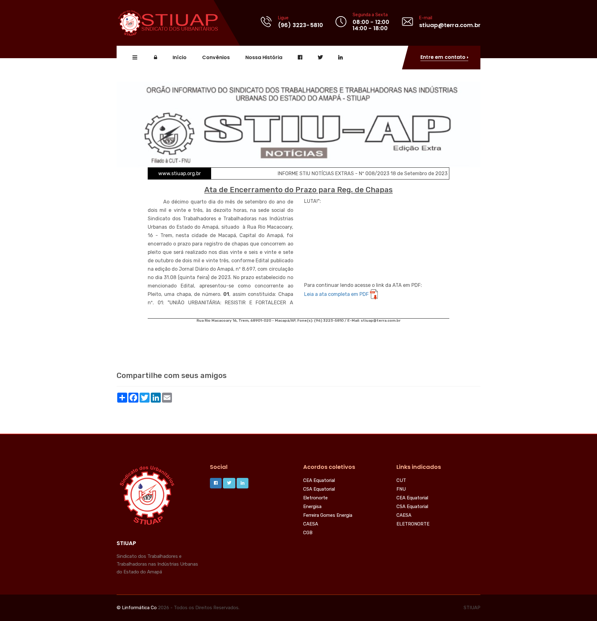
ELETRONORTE (412, 524)
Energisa (312, 506)
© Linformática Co (137, 607)
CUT (401, 480)
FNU (401, 489)
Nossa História (263, 57)
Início (180, 57)
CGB (307, 532)
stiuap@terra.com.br (449, 25)
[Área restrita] (155, 57)
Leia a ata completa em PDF (337, 294)
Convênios (216, 57)
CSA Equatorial (319, 489)
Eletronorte (315, 498)
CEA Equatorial (319, 480)
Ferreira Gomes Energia (327, 515)
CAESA (310, 524)
